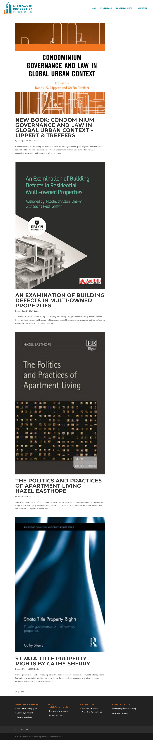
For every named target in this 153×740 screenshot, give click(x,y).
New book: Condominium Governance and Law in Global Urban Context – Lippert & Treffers (54, 128)
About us (142, 8)
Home (93, 8)
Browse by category (25, 717)
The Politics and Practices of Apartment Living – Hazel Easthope (58, 485)
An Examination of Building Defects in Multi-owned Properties (60, 300)
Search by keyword (25, 713)
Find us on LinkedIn (120, 714)
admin (19, 141)
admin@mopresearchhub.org (124, 708)
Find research (106, 8)
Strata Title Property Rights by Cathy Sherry (52, 661)
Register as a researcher (59, 711)
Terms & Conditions (23, 730)
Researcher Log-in (56, 715)
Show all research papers (27, 708)
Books (36, 141)
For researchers (124, 8)
